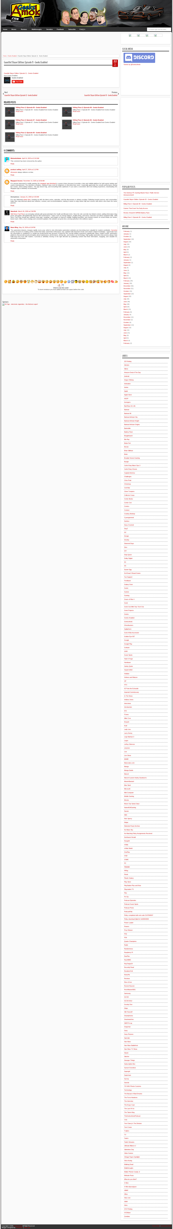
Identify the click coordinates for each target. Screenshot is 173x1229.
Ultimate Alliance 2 (130, 1146)
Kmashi (126, 722)
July (125, 244)
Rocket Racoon (129, 986)
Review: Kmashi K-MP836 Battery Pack (136, 213)
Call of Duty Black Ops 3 (132, 465)
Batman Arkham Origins (132, 424)
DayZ (126, 528)
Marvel (126, 774)
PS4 (125, 937)
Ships (126, 1008)
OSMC (126, 859)
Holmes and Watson (130, 677)
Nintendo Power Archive (132, 826)
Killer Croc (127, 718)
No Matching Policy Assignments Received (138, 833)
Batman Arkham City (131, 417)
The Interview (128, 1101)
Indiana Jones (128, 699)
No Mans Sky (128, 830)
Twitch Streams (129, 1142)
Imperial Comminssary (131, 692)
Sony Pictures (128, 1034)
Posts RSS (155, 1226)
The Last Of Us (129, 1108)
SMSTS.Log (128, 1023)
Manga (126, 766)
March (126, 255)
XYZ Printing (128, 1209)
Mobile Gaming (129, 796)
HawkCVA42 (128, 670)
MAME (126, 759)
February (127, 231)
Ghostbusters (128, 625)
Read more (19, 111)
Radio (126, 945)
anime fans (27, 199)
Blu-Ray (126, 439)
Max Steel (127, 785)
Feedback (60, 29)
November (127, 288)
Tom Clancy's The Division (133, 1123)
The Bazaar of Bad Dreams (133, 1093)
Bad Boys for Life (129, 406)
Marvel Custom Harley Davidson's (135, 778)
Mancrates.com (129, 763)
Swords (126, 1082)
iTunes (126, 714)
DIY (125, 551)
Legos (126, 740)
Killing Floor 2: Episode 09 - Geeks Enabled (138, 217)
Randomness (128, 949)
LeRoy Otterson (129, 744)
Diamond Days (129, 543)
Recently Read (129, 967)
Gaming (126, 595)
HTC (125, 685)
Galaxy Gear (128, 584)
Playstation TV (129, 889)
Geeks (126, 614)
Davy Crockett (129, 525)
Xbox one (127, 1198)
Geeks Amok (18, 1226)
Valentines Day (129, 1149)
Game (126, 588)
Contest (126, 510)
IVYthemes (19, 1227)
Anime (126, 387)
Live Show (127, 755)
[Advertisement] (61, 39)
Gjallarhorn (127, 629)
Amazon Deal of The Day (132, 372)
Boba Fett (127, 443)
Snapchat (127, 1027)
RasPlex (127, 956)
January (126, 234)
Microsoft (127, 789)
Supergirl (127, 1071)
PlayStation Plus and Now (132, 885)
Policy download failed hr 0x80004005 (136, 919)
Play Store (127, 882)
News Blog (14, 227)
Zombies (127, 1216)
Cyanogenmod (129, 517)
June (125, 247)
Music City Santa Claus (131, 804)
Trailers (126, 1131)
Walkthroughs (37, 29)
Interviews (127, 703)
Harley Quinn (128, 666)
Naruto (126, 811)
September (127, 239)
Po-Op (126, 897)
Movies (126, 800)
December (127, 286)
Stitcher (126, 1056)
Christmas (127, 484)
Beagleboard (128, 436)
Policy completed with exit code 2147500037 (138, 915)
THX (125, 1120)
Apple (126, 391)
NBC (125, 815)
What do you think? (130, 1179)
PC (125, 863)
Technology (128, 1090)
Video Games (128, 1153)
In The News (128, 696)
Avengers (127, 402)
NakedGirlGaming (130, 807)
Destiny (126, 540)
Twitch (126, 1138)
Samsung (127, 993)
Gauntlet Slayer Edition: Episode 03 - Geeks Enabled (141, 199)
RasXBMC (127, 960)
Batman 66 (127, 413)
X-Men (126, 1183)
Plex (125, 893)
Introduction (128, 707)
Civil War (127, 488)
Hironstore (14, 172)
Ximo (125, 1205)
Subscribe (72, 29)
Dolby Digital (128, 558)
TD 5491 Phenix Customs (132, 1086)
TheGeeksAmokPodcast (132, 1116)
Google (126, 640)
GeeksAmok (128, 621)
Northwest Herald (130, 837)
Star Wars (127, 1041)
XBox (126, 1194)
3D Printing (127, 361)
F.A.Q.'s (82, 29)
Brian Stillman (128, 450)
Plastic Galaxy (129, 878)
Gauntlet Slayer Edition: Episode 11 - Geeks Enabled (25, 62)
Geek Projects (129, 610)
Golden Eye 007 (129, 636)
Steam (126, 1053)
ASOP (126, 398)
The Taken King (129, 1112)
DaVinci (126, 521)
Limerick (127, 748)
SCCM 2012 (128, 1001)
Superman (127, 1075)
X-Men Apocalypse (130, 1186)
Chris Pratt (127, 480)
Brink (126, 454)
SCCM (126, 997)
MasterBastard (129, 781)
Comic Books (128, 499)
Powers (126, 926)
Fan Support (128, 577)
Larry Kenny (128, 733)
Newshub (14, 211)
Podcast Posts (129, 908)
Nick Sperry (128, 818)
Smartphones (128, 1015)
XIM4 (126, 1201)
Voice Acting (128, 1160)
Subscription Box (129, 1064)
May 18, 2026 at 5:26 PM (27, 227)
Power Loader (128, 922)
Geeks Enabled (129, 618)
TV (125, 1134)
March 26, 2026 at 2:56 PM (27, 211)
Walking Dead (128, 1164)
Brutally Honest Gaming (132, 458)
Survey (126, 1079)
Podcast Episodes (130, 900)
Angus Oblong (129, 380)
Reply (12, 164)
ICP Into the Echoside (131, 688)
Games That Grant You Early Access (136, 208)
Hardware (127, 662)
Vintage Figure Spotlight (132, 1157)
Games (126, 592)
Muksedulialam (16, 158)
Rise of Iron (128, 982)
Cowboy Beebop (129, 514)
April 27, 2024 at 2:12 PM (30, 169)
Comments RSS (166, 1226)
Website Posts (129, 1175)
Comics (126, 506)
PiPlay (126, 870)
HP (125, 681)
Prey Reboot (128, 930)
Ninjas (126, 822)
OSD (125, 856)
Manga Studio (128, 770)
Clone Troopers (129, 491)
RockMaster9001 (130, 989)
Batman (126, 409)
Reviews (24, 29)
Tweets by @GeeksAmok (132, 64)
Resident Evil (128, 971)
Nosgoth (127, 841)
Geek (126, 603)
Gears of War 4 (129, 599)
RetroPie (127, 975)
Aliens (126, 369)
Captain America (129, 473)
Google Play (128, 644)
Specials (127, 1038)
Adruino (126, 365)
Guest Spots (128, 655)
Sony (126, 1030)
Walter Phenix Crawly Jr (132, 1172)
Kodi (125, 726)
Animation (127, 383)
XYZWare (127, 1212)
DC (125, 532)
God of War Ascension (131, 632)
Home (5, 29)
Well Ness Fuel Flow (17, 214)
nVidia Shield (128, 848)
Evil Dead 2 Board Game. (132, 573)
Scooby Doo (128, 1004)
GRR (126, 651)
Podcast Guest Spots (131, 904)
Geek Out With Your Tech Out (134, 607)
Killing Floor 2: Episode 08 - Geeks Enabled (138, 204)
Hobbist (126, 673)
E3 (125, 562)
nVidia (126, 844)
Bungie (126, 461)
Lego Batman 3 (129, 737)
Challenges (128, 476)
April (125, 252)
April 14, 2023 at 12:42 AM (30, 158)
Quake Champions (130, 941)
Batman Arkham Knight (131, 421)
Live (125, 751)
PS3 (125, 934)
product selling (16, 169)
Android (126, 376)
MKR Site (27, 1227)
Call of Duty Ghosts (130, 469)
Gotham (126, 647)
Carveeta (114, 230)
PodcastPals (128, 911)
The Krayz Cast (129, 1105)
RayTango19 (128, 963)
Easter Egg (128, 569)
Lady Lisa (127, 729)
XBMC (126, 1190)
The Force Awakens (130, 1097)
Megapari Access (17, 181)
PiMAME (127, 867)
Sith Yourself (128, 1012)
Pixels (126, 874)
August (126, 242)
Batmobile (127, 428)
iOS (125, 711)
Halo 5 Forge (128, 659)
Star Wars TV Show (130, 1049)
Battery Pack (128, 432)
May (125, 249)
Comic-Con (128, 502)
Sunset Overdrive (130, 1068)
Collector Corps (129, 495)
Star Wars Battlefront (131, 1045)
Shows (13, 29)
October (126, 236)
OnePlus (127, 852)
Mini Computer (129, 792)
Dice (125, 547)
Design (126, 536)
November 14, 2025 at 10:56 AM (33, 181)
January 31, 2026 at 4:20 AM (29, 197)
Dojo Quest (128, 554)
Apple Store (128, 395)
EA (125, 566)
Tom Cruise (128, 1127)
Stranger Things (129, 1060)
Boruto (126, 447)
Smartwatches (129, 1019)
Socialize (49, 29)
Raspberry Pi (128, 952)
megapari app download (48, 183)
